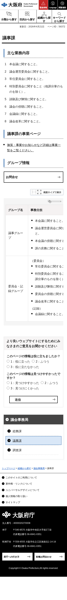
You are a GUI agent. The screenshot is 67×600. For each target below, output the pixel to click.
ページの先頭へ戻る (59, 516)
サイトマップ (13, 502)
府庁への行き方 (11, 556)
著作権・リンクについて (19, 483)
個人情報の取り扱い (16, 496)
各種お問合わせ (44, 556)
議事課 (17, 440)
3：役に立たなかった (25, 367)
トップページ (8, 468)
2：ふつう (42, 361)
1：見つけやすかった (25, 383)
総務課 (17, 431)
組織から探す (24, 468)
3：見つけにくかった (25, 388)
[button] (43, 5)
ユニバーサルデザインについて (22, 490)
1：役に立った (20, 361)
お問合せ (12, 177)
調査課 (17, 450)
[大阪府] (19, 5)
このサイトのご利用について (21, 477)
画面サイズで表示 (52, 192)
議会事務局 (19, 420)
